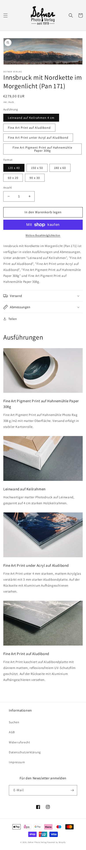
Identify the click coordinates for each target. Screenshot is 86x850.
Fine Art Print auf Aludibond (29, 128)
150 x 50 (37, 168)
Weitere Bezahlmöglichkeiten (43, 235)
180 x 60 (60, 168)
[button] (5, 15)
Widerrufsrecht (19, 742)
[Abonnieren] (72, 790)
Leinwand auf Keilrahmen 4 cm (31, 118)
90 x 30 (35, 178)
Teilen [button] (12, 319)
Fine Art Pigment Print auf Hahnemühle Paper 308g (42, 149)
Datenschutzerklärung (25, 752)
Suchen (14, 722)
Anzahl (7, 187)
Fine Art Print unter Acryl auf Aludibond (38, 138)
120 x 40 (14, 168)
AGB (12, 732)
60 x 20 (13, 178)
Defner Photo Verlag (37, 842)
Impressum (17, 762)
